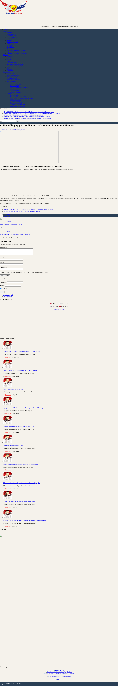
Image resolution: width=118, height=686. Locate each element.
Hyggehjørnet (10, 45)
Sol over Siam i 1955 (16, 101)
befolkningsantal (7, 214)
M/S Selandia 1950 (15, 100)
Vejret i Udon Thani (15, 92)
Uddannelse (10, 70)
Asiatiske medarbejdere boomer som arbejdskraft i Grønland (19, 501)
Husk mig (4, 289)
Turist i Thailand (11, 34)
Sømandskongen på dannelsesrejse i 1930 (21, 98)
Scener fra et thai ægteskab (17, 106)
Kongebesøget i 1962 (16, 103)
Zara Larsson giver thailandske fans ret (14, 445)
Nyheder (9, 32)
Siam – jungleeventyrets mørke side (13, 389)
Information (6, 72)
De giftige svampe (12, 78)
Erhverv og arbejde (12, 37)
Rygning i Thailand (12, 76)
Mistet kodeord (7, 296)
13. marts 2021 (4, 129)
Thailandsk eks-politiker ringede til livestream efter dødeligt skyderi (21, 483)
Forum (5, 31)
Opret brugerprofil (8, 295)
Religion (9, 69)
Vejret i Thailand (11, 81)
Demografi (10, 56)
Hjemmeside (3, 267)
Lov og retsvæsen (12, 62)
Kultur (8, 61)
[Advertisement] (59, 21)
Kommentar (3, 247)
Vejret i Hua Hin (14, 86)
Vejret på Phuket (14, 90)
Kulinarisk (10, 40)
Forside (5, 29)
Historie (9, 59)
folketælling (6, 216)
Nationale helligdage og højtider (15, 65)
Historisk (9, 93)
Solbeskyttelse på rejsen (13, 75)
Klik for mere (59, 309)
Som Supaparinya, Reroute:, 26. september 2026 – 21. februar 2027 (21, 351)
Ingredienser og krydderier (14, 52)
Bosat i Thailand (11, 35)
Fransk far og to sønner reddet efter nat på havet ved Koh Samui (20, 464)
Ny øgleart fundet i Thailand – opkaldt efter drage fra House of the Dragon (23, 408)
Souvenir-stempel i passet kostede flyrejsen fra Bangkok (18, 426)
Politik (8, 67)
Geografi (9, 58)
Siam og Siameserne (15, 95)
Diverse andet (10, 43)
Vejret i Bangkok (15, 83)
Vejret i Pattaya (14, 89)
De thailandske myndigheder (16, 129)
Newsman (8, 357)
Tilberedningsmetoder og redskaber (16, 50)
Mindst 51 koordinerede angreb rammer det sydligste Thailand (20, 370)
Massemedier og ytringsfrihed (15, 64)
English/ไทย (10, 47)
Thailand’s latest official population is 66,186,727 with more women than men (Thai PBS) (28, 209)
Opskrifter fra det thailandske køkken (17, 53)
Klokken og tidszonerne (13, 79)
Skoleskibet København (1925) (18, 96)
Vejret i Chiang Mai (15, 84)
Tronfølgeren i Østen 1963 (17, 104)
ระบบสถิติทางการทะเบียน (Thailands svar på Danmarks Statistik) (21, 211)
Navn (1, 258)
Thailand (9, 39)
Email (1, 262)
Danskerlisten (10, 73)
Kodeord (2, 285)
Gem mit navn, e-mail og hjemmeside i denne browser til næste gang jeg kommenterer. (25, 272)
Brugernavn (3, 282)
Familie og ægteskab (12, 42)
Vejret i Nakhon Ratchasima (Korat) (20, 87)
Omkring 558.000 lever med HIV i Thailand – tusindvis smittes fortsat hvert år (24, 520)
